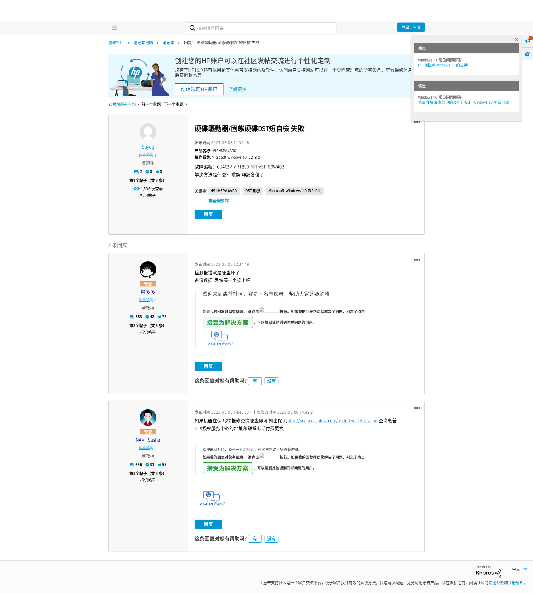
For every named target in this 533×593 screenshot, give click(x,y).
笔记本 (168, 42)
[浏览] (113, 28)
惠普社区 (116, 42)
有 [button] (255, 381)
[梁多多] (148, 269)
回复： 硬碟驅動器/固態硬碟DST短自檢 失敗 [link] (221, 42)
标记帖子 (148, 195)
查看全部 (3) (218, 200)
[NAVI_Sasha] (148, 417)
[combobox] (261, 27)
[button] (417, 122)
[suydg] (148, 131)
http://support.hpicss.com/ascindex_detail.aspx (332, 421)
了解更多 (238, 89)
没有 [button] (271, 381)
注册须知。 (517, 582)
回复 (208, 214)
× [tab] (516, 39)
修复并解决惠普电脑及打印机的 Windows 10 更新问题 (463, 102)
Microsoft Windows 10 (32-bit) (294, 190)
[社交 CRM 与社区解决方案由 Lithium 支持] (488, 571)
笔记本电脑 (143, 42)
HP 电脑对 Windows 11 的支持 (443, 65)
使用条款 (496, 582)
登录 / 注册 (411, 27)
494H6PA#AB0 (224, 190)
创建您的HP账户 (199, 89)
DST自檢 (252, 190)
